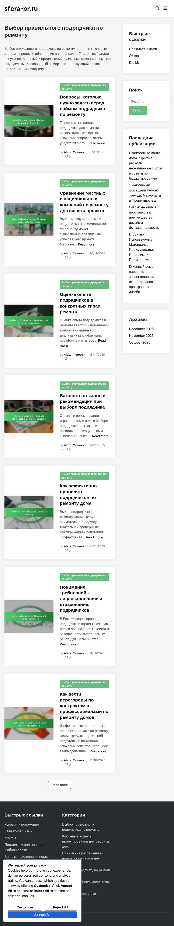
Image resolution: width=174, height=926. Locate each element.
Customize (25, 907)
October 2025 (139, 342)
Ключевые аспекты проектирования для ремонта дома (85, 841)
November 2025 (141, 336)
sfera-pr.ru (21, 8)
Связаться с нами (143, 49)
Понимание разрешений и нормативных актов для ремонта (83, 858)
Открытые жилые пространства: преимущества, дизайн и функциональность (144, 217)
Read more (96, 143)
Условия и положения (21, 824)
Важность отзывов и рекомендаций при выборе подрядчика (82, 401)
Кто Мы (134, 63)
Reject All (60, 907)
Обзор (134, 56)
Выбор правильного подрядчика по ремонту (84, 87)
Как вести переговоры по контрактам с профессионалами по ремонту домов (84, 705)
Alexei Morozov (74, 152)
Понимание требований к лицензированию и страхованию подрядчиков (81, 598)
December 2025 (141, 329)
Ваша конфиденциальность (26, 857)
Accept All (42, 915)
